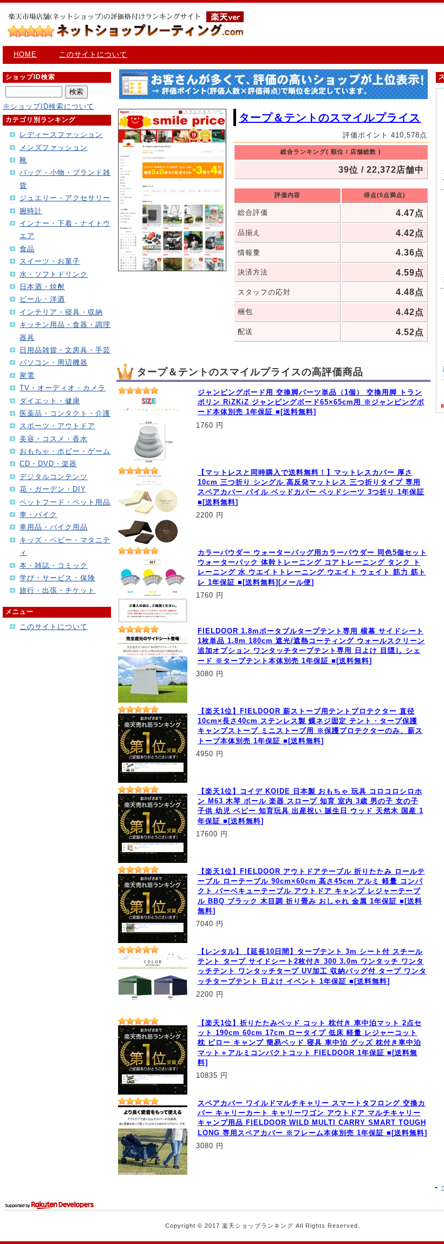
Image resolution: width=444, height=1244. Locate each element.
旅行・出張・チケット (57, 590)
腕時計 (30, 211)
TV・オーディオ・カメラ (62, 388)
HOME (25, 54)
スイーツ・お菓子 (49, 261)
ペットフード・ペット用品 (64, 502)
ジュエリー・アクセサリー (64, 198)
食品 (27, 249)
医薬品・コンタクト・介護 (64, 413)
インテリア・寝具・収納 (61, 312)
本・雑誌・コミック (53, 565)
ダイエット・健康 (49, 401)
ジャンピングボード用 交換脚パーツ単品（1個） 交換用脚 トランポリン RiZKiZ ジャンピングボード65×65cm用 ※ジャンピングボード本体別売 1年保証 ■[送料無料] (311, 402)
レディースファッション (61, 134)
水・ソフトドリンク (53, 274)
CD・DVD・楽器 (48, 464)
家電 (27, 375)
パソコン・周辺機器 (53, 362)
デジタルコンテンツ (53, 477)
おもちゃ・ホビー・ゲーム (64, 451)
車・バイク (38, 514)
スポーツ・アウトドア (57, 426)
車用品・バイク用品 (53, 527)
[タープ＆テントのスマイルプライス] (172, 269)
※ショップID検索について (48, 106)
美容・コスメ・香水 (53, 439)
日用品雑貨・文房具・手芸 (64, 350)
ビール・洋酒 (42, 299)
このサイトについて (93, 54)
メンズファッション (53, 147)
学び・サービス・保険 (57, 578)
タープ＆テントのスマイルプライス (330, 117)
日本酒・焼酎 (42, 287)
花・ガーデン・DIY (52, 489)
